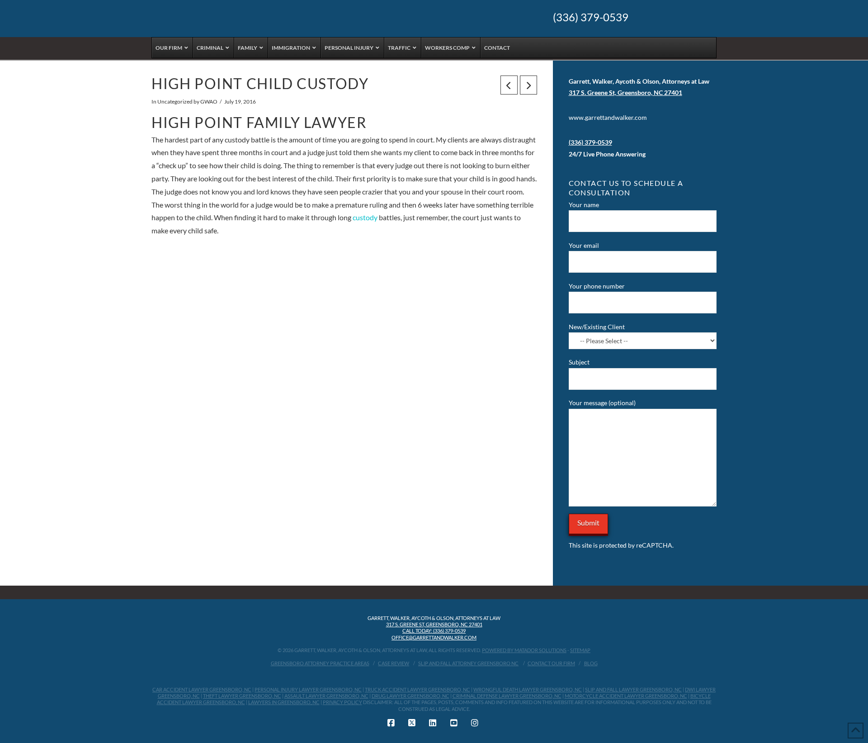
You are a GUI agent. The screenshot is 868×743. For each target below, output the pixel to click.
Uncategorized (175, 101)
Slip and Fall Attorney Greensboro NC (468, 663)
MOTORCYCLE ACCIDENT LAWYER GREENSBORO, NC (626, 696)
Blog (591, 663)
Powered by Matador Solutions (524, 650)
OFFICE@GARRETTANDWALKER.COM (434, 637)
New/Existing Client (597, 327)
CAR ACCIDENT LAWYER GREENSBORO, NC (201, 689)
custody (366, 217)
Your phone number (597, 286)
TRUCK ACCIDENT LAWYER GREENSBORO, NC (417, 689)
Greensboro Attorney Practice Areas (320, 663)
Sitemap (580, 650)
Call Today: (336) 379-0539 (434, 631)
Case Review (393, 663)
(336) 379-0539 (590, 17)
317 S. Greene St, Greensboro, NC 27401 (434, 624)
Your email (584, 245)
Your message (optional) (602, 403)
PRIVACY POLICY (342, 702)
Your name (584, 204)
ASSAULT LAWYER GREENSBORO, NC (326, 696)
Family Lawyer (306, 122)
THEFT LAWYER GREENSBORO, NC (242, 696)
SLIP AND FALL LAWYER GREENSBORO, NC (633, 689)
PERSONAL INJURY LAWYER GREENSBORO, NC (308, 689)
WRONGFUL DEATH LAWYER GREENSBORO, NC (527, 689)
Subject (579, 362)
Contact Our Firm (551, 663)
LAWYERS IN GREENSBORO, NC (284, 702)
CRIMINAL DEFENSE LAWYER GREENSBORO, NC (507, 696)
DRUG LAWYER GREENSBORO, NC (410, 696)
